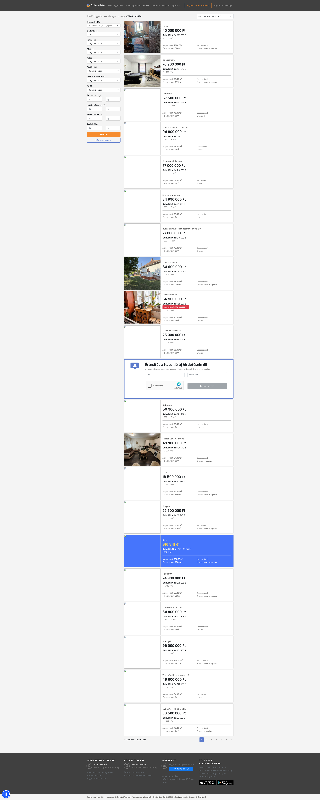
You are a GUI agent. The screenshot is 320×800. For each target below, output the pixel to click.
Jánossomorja (169, 60)
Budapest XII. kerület (172, 161)
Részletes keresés (103, 140)
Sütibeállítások (201, 797)
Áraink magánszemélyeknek (99, 772)
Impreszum (110, 797)
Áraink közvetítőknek (134, 772)
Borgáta (166, 506)
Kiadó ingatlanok (134, 5)
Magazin (166, 5)
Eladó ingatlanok (116, 5)
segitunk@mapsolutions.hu (182, 764)
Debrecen (167, 93)
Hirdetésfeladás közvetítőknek (138, 775)
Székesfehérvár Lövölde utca (176, 127)
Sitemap (192, 797)
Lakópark (155, 5)
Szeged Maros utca (171, 195)
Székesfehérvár (169, 262)
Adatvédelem (137, 797)
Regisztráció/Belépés (224, 5)
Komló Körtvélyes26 (171, 330)
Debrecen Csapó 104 (172, 607)
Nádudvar (167, 573)
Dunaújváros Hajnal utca (174, 708)
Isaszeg (166, 26)
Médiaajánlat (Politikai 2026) (163, 797)
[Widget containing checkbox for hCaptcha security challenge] (165, 385)
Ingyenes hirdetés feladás (198, 5)
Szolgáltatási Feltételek (123, 797)
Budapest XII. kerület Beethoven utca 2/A (181, 228)
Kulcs (164, 472)
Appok (175, 5)
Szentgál (166, 641)
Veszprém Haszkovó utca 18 (175, 675)
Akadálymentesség (181, 797)
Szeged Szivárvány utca (173, 438)
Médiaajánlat (147, 797)
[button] (6, 793)
